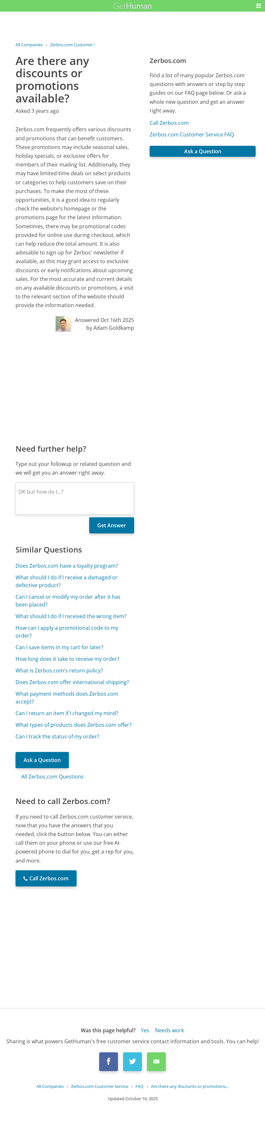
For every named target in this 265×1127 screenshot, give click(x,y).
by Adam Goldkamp (110, 327)
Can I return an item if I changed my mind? (67, 713)
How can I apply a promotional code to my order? (67, 631)
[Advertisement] (75, 387)
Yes (145, 1030)
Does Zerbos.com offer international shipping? (72, 682)
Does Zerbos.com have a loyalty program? (67, 565)
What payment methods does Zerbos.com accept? (67, 697)
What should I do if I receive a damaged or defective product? (67, 581)
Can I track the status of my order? (57, 736)
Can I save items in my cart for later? (59, 647)
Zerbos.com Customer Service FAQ (192, 134)
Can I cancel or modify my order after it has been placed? (68, 600)
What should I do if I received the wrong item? (71, 616)
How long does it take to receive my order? (67, 658)
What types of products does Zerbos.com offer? (74, 724)
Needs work (169, 1030)
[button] (258, 6)
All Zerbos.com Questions (52, 776)
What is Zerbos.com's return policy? (59, 670)
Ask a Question (42, 760)
